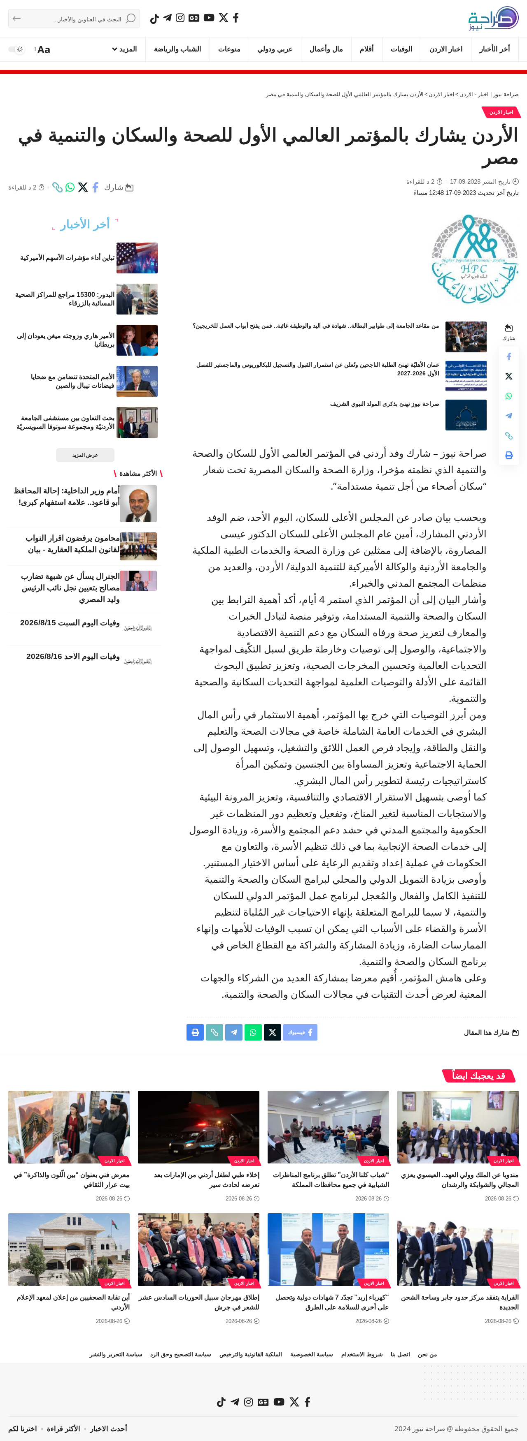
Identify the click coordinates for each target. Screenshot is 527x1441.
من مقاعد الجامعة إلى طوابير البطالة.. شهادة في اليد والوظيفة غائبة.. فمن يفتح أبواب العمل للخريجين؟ (316, 325)
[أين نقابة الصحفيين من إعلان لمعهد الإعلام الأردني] (69, 1249)
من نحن (427, 1354)
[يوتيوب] (209, 17)
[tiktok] (154, 19)
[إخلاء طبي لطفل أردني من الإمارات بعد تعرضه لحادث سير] (198, 1127)
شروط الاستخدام (362, 1354)
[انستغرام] (180, 17)
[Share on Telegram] (509, 416)
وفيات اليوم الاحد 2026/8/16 (73, 656)
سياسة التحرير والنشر (116, 1354)
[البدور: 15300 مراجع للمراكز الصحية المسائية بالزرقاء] (137, 299)
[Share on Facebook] (95, 187)
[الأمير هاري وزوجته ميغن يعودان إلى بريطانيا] (137, 340)
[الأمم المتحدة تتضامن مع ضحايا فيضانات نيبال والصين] (137, 381)
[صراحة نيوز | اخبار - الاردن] (494, 18)
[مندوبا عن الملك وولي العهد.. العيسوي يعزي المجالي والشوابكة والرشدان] (458, 1127)
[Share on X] (83, 187)
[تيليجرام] (167, 17)
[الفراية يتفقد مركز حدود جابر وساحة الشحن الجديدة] (458, 1249)
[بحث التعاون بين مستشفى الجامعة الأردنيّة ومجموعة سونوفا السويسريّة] (137, 422)
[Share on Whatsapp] (70, 187)
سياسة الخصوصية (311, 1354)
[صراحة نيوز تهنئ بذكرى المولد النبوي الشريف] (466, 415)
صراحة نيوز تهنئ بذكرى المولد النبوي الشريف (384, 403)
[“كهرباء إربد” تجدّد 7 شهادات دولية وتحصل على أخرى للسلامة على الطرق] (328, 1249)
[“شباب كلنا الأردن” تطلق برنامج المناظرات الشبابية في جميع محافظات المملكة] (328, 1127)
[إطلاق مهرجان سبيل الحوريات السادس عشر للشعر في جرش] (198, 1249)
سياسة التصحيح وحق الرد (180, 1354)
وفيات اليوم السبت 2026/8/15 (70, 622)
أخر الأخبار (85, 224)
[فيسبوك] (236, 17)
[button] (43, 49)
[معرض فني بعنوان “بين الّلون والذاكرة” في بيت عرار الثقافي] (69, 1127)
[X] (224, 17)
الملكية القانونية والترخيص (250, 1354)
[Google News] (194, 17)
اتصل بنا (400, 1354)
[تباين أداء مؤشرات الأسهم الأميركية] (137, 258)
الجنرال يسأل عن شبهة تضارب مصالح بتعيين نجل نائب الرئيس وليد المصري (70, 588)
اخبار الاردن (501, 112)
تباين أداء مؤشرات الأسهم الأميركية (67, 257)
